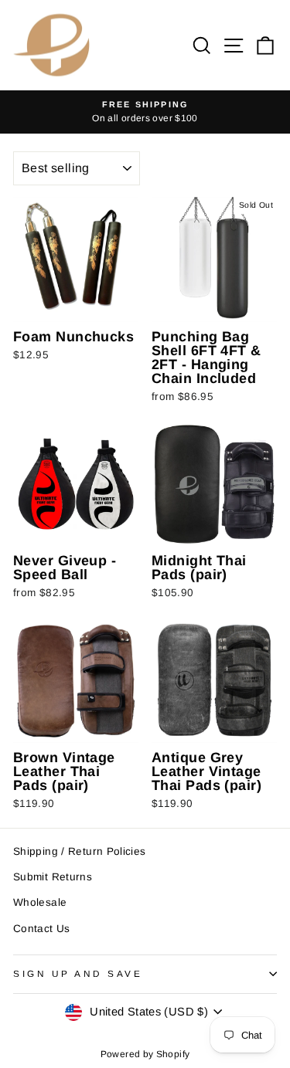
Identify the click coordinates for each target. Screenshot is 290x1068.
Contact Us (41, 928)
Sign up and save (78, 973)
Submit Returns (52, 877)
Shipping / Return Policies (79, 851)
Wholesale (40, 902)
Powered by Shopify (145, 1054)
